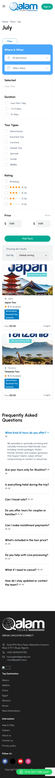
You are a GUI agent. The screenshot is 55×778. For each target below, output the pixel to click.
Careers (6, 730)
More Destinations (11, 710)
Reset (47, 215)
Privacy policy (9, 745)
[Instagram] (28, 761)
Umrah (13, 159)
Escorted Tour (17, 137)
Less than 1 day (18, 103)
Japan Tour (10, 302)
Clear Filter (10, 86)
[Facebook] (5, 761)
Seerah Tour (16, 148)
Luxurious (14, 142)
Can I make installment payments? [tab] (27, 525)
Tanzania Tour (12, 371)
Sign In (47, 6)
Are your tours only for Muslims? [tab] (26, 469)
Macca (5, 680)
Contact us (7, 740)
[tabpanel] (27, 453)
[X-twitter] (13, 761)
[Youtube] (20, 761)
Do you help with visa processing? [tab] (26, 555)
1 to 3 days (16, 109)
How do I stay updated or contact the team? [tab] (26, 582)
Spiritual (14, 153)
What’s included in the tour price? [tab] (26, 540)
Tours (12, 21)
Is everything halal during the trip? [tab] (27, 484)
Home (5, 21)
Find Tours (27, 238)
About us (6, 735)
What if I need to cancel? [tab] (21, 569)
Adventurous (16, 131)
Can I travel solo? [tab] (16, 499)
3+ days (15, 114)
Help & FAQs (8, 725)
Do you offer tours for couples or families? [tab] (25, 512)
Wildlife (13, 164)
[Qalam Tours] (23, 6)
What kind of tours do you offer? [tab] (26, 432)
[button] (34, 772)
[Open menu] (4, 6)
